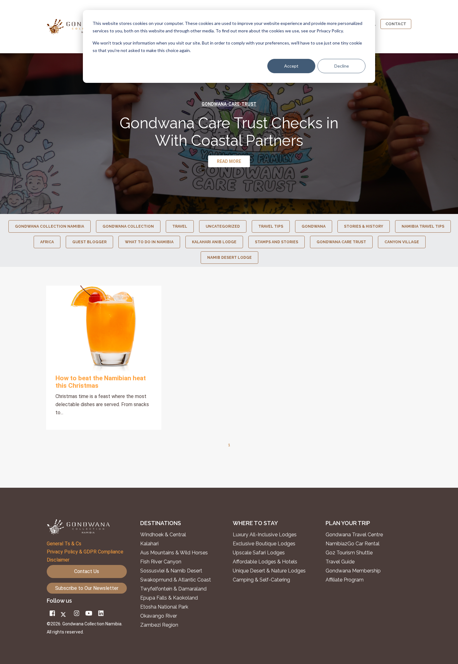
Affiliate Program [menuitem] (345, 580)
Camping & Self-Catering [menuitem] (261, 580)
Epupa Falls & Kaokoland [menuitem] (169, 598)
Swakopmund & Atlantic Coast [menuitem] (175, 580)
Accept (291, 66)
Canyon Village (401, 242)
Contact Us (86, 571)
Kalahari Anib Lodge (214, 242)
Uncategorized (223, 226)
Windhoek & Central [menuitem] (163, 535)
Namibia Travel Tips (423, 226)
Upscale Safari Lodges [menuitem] (259, 553)
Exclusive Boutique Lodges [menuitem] (265, 544)
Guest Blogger (89, 242)
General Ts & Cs (64, 544)
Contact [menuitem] (395, 23)
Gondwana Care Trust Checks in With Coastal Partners (229, 131)
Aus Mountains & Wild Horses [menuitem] (174, 553)
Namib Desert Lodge (229, 257)
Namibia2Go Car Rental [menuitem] (352, 544)
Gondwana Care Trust (341, 242)
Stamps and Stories (276, 242)
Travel (179, 226)
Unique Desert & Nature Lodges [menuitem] (269, 571)
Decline (341, 66)
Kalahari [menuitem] (149, 544)
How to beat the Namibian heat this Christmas (100, 381)
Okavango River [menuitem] (158, 616)
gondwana (314, 226)
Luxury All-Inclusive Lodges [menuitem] (265, 535)
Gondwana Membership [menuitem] (353, 571)
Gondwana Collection (128, 226)
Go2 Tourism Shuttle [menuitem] (349, 553)
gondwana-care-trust (229, 104)
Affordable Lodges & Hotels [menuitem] (265, 562)
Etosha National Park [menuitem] (164, 607)
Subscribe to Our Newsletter (86, 588)
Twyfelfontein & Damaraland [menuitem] (173, 589)
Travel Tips (270, 226)
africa (47, 242)
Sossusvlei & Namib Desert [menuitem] (171, 571)
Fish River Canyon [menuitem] (160, 562)
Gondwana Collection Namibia (49, 226)
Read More (104, 328)
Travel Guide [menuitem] (340, 562)
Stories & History (363, 226)
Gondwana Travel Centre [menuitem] (354, 535)
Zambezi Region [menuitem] (159, 625)
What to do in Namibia (149, 242)
